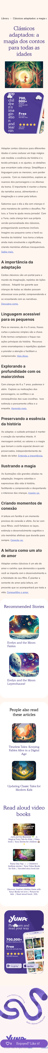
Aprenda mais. (19, 408)
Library (5, 18)
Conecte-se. (17, 540)
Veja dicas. (22, 356)
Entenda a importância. (30, 455)
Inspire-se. (34, 493)
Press (30, 1047)
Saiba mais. (7, 251)
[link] (14, 966)
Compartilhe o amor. (18, 592)
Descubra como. (9, 303)
